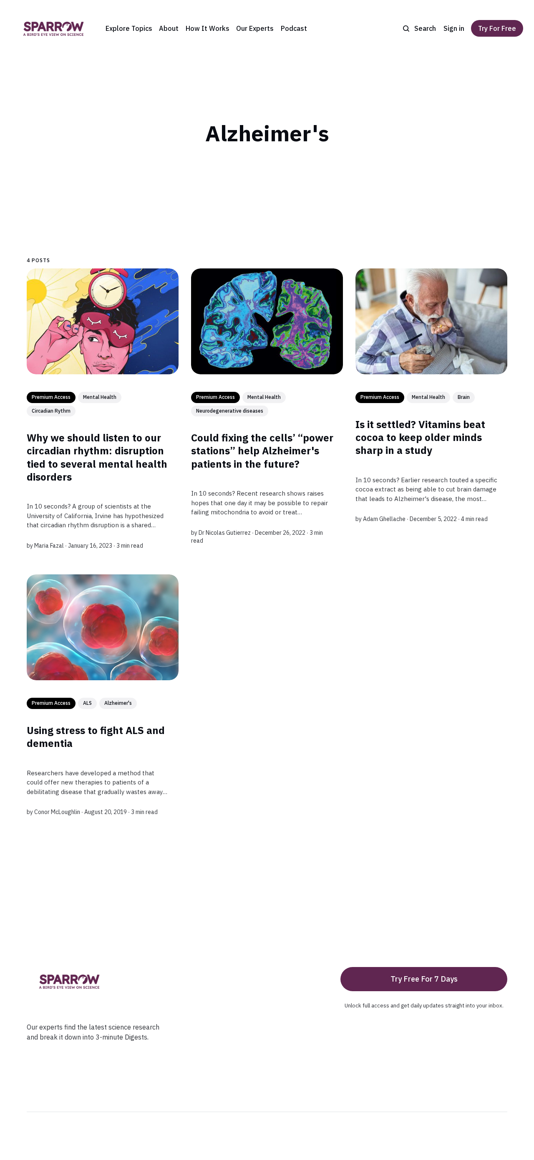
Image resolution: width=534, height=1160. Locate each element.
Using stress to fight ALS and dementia (96, 736)
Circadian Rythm (51, 410)
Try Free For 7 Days (424, 979)
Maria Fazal (49, 545)
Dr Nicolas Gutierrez (225, 532)
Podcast (294, 28)
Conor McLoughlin (57, 812)
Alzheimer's (118, 703)
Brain (464, 397)
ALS (87, 703)
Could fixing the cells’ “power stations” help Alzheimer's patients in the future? (262, 450)
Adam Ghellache (384, 519)
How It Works (207, 28)
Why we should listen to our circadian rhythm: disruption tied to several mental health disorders (97, 457)
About (169, 28)
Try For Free (497, 28)
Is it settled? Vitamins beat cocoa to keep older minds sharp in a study (420, 436)
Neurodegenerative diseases (229, 410)
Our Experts (255, 28)
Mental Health (99, 397)
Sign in (453, 28)
